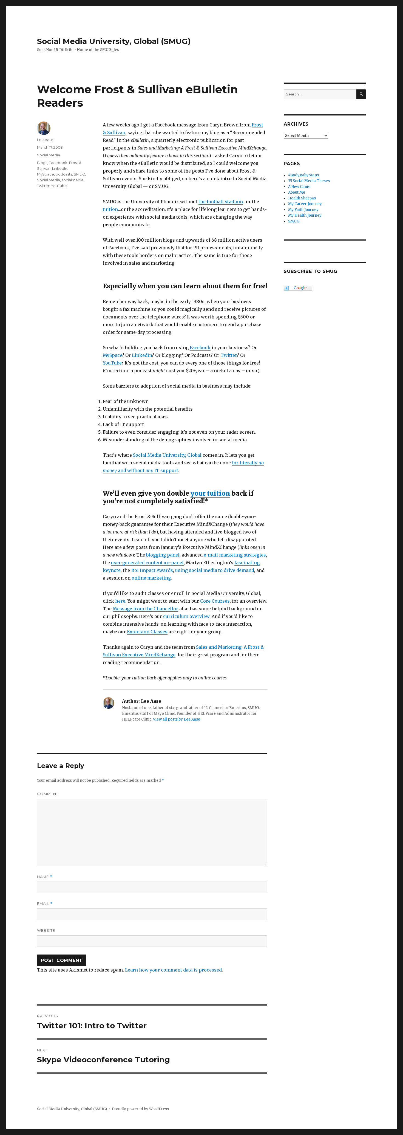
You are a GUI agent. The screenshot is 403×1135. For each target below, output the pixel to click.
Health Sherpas (302, 198)
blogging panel (163, 555)
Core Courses (215, 601)
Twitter (228, 355)
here (120, 601)
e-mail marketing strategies (235, 555)
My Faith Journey (303, 209)
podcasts (64, 174)
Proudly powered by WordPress (140, 1109)
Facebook (200, 347)
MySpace (112, 355)
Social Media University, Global (167, 455)
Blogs (42, 162)
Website (46, 930)
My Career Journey (305, 204)
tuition (110, 209)
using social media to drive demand (214, 570)
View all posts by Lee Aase (176, 719)
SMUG (293, 221)
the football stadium (220, 201)
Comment (47, 794)
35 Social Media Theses (309, 181)
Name (44, 876)
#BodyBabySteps (303, 175)
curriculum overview (186, 616)
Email (45, 903)
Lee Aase (45, 139)
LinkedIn (142, 355)
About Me (296, 192)
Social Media (48, 155)
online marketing (151, 578)
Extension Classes (147, 631)
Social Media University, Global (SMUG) (114, 41)
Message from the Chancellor (145, 608)
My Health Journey (305, 215)
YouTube (112, 363)
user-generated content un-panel (147, 562)
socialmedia (72, 180)
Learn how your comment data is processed (173, 970)
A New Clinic (299, 186)
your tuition (210, 493)
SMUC (79, 174)
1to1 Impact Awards (152, 570)
